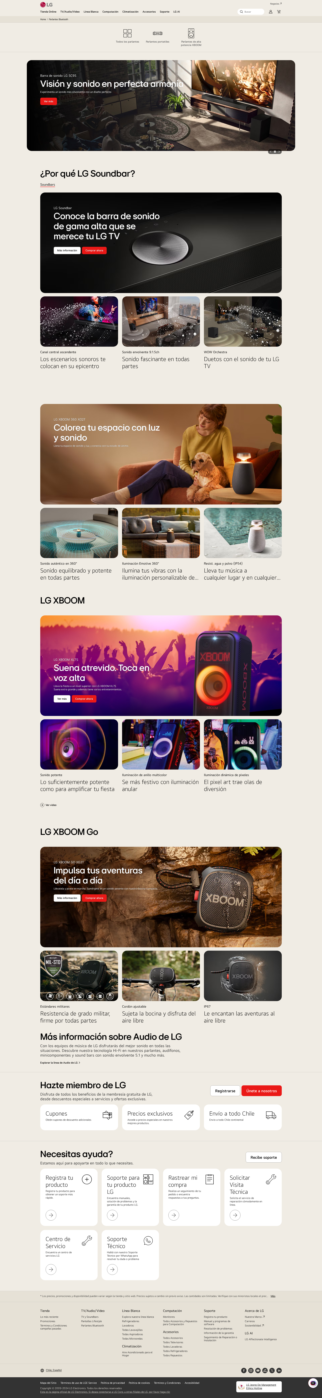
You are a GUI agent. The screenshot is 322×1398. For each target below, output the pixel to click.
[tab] (128, 37)
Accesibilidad (192, 1382)
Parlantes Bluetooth (92, 1325)
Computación (110, 11)
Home (43, 19)
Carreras (250, 1321)
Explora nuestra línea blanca (138, 1316)
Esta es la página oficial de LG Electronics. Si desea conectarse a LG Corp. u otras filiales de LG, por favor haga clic (105, 1392)
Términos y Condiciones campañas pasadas (53, 1327)
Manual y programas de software (217, 1323)
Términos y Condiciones (167, 1382)
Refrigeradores (130, 1321)
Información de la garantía (219, 1333)
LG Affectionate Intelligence (261, 1339)
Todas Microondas (132, 1338)
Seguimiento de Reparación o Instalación (220, 1339)
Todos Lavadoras (172, 1346)
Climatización (130, 11)
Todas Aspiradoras (132, 1334)
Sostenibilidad (253, 1325)
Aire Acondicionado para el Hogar (137, 1354)
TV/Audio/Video (70, 11)
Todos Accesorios (173, 1338)
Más (273, 1296)
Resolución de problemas (218, 1328)
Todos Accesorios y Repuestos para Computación (180, 1323)
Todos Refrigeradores (175, 1351)
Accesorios (149, 11)
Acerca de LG (254, 1311)
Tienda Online (48, 11)
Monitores (169, 1316)
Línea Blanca (91, 11)
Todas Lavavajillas (132, 1329)
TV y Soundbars (89, 1316)
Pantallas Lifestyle (91, 1321)
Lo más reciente (49, 1316)
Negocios (274, 3)
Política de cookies (139, 1382)
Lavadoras (128, 1325)
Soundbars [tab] (47, 184)
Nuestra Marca (253, 1316)
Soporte (164, 11)
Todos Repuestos (172, 1355)
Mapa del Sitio (48, 1382)
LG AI (176, 11)
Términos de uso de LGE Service (79, 1382)
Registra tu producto (215, 1316)
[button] (250, 12)
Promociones (47, 1321)
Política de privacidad (113, 1382)
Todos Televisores (173, 1342)
